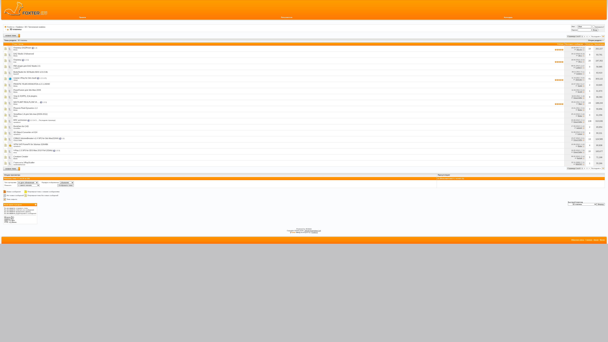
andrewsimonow (19, 164)
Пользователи (286, 17)
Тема (15, 44)
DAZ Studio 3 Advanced (23, 54)
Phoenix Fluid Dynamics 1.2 (25, 108)
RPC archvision (20, 120)
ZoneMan (16, 128)
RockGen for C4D (21, 126)
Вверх (602, 240)
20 (590, 61)
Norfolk (579, 158)
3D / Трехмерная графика (35, 27)
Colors (579, 134)
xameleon (17, 122)
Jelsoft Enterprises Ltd (312, 230)
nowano (579, 73)
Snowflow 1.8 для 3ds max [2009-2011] (30, 114)
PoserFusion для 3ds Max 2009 (27, 90)
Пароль (574, 30)
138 (589, 121)
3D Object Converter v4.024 (25, 132)
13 (590, 139)
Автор (21, 44)
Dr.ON (580, 92)
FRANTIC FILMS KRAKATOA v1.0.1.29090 (31, 84)
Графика (19, 27)
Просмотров (599, 44)
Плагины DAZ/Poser (22, 48)
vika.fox (579, 49)
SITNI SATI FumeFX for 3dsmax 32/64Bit (30, 144)
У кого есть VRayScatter (24, 163)
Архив (596, 240)
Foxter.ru (10, 27)
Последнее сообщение (574, 44)
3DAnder (579, 80)
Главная (589, 240)
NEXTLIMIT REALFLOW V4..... (26, 102)
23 (590, 103)
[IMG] (6, 220)
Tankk (580, 86)
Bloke (15, 50)
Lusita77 (16, 68)
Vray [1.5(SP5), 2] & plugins (25, 96)
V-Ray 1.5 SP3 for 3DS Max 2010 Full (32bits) (33, 150)
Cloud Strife (577, 98)
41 (590, 79)
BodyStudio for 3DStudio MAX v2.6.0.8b (30, 72)
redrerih (579, 128)
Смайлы (7, 219)
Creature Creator (20, 156)
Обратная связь (577, 240)
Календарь (508, 17)
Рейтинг (560, 44)
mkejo (15, 80)
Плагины (17, 60)
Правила (82, 17)
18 (590, 49)
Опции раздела (595, 40)
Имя (573, 26)
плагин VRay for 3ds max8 (24, 78)
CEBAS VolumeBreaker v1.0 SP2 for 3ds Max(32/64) (36, 138)
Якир (580, 104)
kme (14, 62)
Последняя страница (47, 120)
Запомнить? (599, 27)
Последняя (596, 36)
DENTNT (579, 164)
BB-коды (7, 217)
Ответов (589, 44)
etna (15, 152)
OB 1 (580, 55)
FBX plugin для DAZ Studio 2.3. (27, 66)
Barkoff (16, 74)
